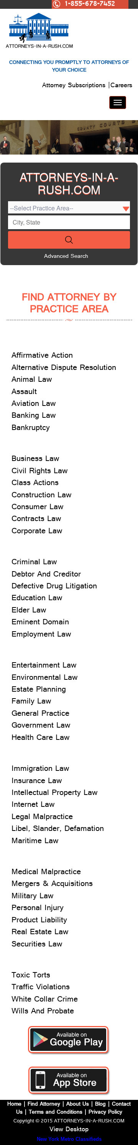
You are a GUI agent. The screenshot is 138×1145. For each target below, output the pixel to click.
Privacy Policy (105, 1112)
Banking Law (34, 416)
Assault (24, 393)
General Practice (40, 714)
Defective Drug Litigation (54, 587)
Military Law (32, 897)
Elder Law (29, 611)
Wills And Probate (43, 1012)
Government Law (41, 726)
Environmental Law (44, 678)
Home (15, 1104)
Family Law (31, 702)
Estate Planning (39, 690)
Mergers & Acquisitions (52, 885)
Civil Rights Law (39, 472)
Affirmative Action (42, 356)
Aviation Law (34, 404)
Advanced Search (66, 257)
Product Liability (39, 921)
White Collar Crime (45, 1000)
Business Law (35, 460)
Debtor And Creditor (46, 575)
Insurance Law (37, 782)
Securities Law (37, 945)
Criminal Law (34, 563)
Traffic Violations (41, 988)
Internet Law (33, 805)
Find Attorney (43, 1104)
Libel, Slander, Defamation (58, 830)
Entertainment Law (44, 666)
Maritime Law (35, 842)
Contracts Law (36, 520)
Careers (121, 86)
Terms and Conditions (55, 1112)
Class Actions (35, 484)
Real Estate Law (40, 933)
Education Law (37, 599)
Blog (100, 1104)
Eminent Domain (40, 623)
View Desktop (69, 1130)
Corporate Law (37, 532)
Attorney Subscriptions (75, 86)
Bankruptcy (31, 429)
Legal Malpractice (42, 818)
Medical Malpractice (46, 873)
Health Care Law (40, 738)
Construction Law (41, 496)
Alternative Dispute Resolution (64, 369)
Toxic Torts (31, 976)
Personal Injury (38, 909)
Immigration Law (40, 769)
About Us (77, 1104)
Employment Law (41, 635)
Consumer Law (37, 508)
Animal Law (32, 380)
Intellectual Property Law (54, 794)
